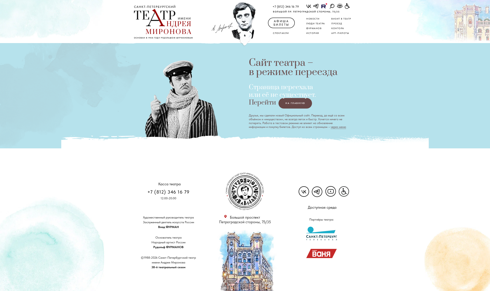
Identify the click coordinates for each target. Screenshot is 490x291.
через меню (338, 127)
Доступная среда (322, 207)
